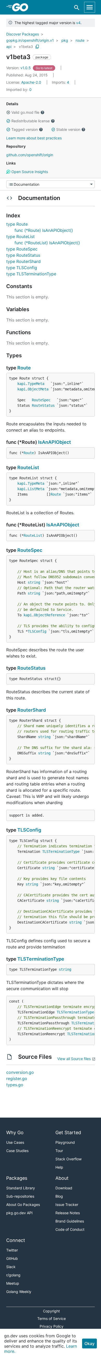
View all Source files (74, 1058)
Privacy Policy (51, 1326)
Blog (59, 1196)
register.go (16, 1078)
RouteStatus (43, 405)
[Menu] (50, 184)
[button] (8, 112)
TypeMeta (36, 384)
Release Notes (67, 1213)
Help (59, 1167)
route (80, 40)
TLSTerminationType (61, 851)
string (34, 582)
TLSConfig (37, 631)
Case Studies (17, 1150)
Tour (59, 1150)
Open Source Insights (29, 171)
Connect (15, 1240)
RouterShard (31, 710)
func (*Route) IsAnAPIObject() (44, 230)
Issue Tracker (66, 1204)
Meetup (12, 1283)
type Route (17, 224)
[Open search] (76, 7)
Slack (11, 1266)
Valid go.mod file (25, 112)
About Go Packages (23, 1204)
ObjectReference (49, 615)
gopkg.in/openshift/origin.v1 (30, 40)
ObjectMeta (38, 389)
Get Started (68, 1132)
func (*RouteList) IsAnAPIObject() (47, 242)
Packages (16, 1178)
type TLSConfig (21, 267)
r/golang (13, 1275)
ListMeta (36, 489)
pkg (64, 40)
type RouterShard (23, 261)
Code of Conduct (69, 1229)
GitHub (12, 1258)
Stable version (68, 129)
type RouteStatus (23, 255)
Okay (89, 1343)
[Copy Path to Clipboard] (37, 46)
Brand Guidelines (69, 1221)
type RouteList (20, 236)
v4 (78, 22)
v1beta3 (26, 46)
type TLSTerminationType (31, 273)
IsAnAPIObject (54, 442)
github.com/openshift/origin (29, 155)
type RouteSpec (22, 249)
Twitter (12, 1250)
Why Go (15, 1132)
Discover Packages (22, 34)
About (62, 1178)
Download (63, 1188)
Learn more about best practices (34, 138)
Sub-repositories (20, 1196)
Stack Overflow (68, 1159)
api (8, 46)
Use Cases (15, 1142)
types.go (14, 1084)
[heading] (22, 7)
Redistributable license (30, 121)
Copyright (51, 1311)
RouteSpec (41, 400)
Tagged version (24, 129)
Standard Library (20, 1188)
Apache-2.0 (31, 82)
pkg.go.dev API (19, 1213)
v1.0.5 (19, 68)
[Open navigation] (89, 7)
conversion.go (20, 1072)
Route (24, 367)
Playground (65, 1142)
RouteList (28, 467)
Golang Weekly (18, 1291)
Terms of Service (51, 1318)
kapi (21, 384)
